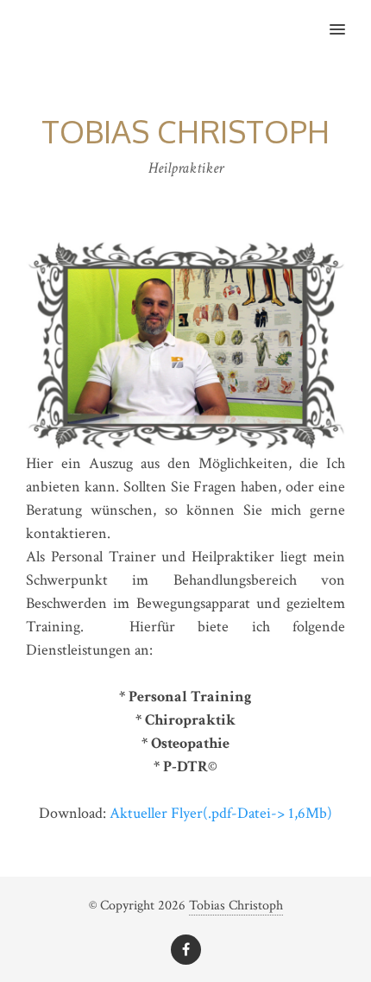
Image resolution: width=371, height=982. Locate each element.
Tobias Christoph (236, 905)
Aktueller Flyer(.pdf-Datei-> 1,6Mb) (221, 813)
